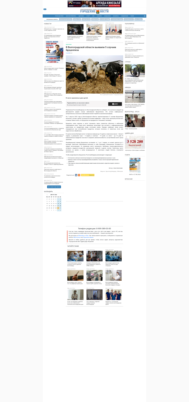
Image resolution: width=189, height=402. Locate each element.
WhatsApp (81, 235)
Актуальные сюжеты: (52, 19)
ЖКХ (93, 16)
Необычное (107, 16)
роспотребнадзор (111, 171)
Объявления (124, 16)
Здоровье (81, 16)
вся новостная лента (54, 187)
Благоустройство (71, 16)
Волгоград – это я (132, 112)
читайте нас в (88, 175)
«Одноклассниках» (88, 237)
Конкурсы (116, 16)
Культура (99, 16)
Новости (47, 24)
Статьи (127, 62)
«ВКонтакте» (77, 237)
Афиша (128, 87)
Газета (132, 16)
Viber (87, 235)
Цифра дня (129, 133)
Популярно (129, 24)
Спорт (88, 16)
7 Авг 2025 (68, 53)
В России (128, 179)
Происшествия (59, 16)
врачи (103, 171)
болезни (120, 171)
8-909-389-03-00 (103, 228)
